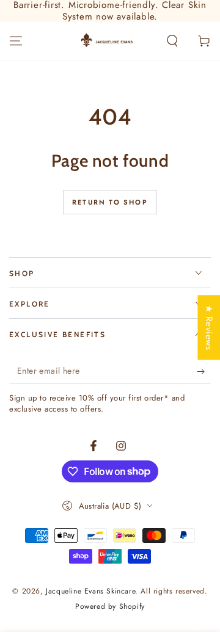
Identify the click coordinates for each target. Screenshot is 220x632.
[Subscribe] (204, 371)
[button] (172, 41)
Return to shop (110, 202)
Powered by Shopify (110, 606)
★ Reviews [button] (209, 327)
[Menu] (16, 41)
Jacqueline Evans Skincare (90, 591)
